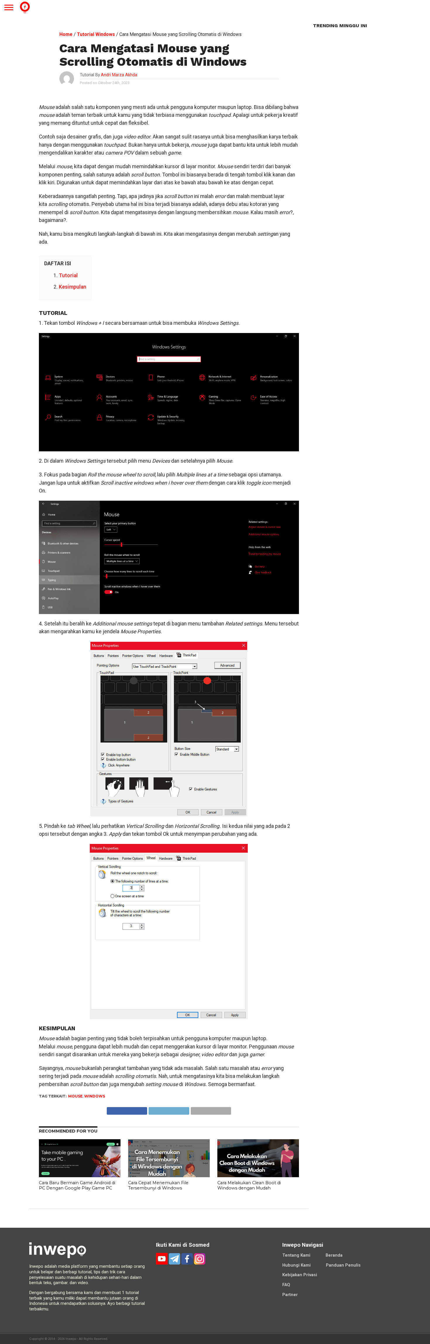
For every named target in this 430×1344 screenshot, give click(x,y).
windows (94, 1096)
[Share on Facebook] (127, 1109)
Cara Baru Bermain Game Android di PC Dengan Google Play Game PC (77, 1185)
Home (66, 34)
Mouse (75, 1096)
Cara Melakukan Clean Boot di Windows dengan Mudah (249, 1185)
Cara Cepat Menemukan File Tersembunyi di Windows (158, 1185)
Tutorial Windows (96, 34)
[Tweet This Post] (168, 1109)
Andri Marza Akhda (119, 74)
